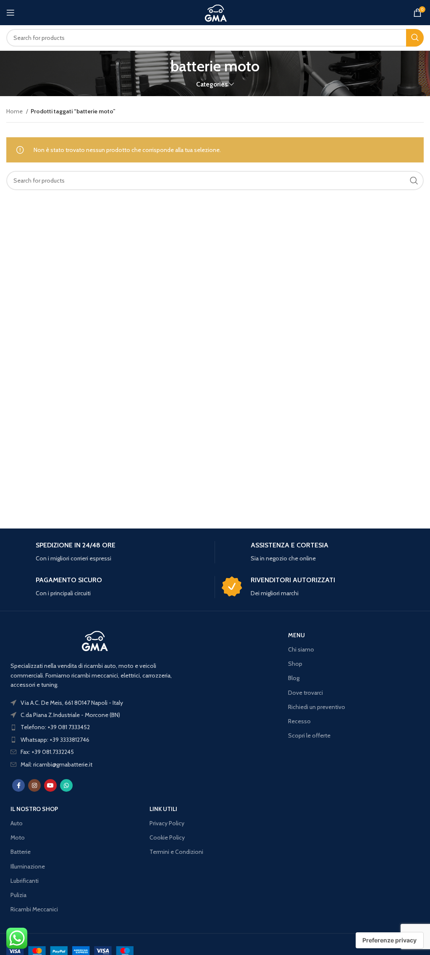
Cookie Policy (167, 837)
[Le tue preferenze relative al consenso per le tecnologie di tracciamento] (389, 940)
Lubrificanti (24, 880)
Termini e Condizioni (176, 852)
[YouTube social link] (50, 785)
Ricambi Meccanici (34, 909)
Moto (17, 837)
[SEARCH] (415, 38)
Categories (212, 84)
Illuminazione (27, 866)
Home (15, 111)
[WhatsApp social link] (66, 785)
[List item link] (94, 727)
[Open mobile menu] (10, 12)
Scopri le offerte (309, 735)
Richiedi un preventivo (316, 707)
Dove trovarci (305, 692)
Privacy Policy (166, 823)
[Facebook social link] (18, 785)
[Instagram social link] (34, 785)
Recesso (299, 721)
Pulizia (18, 895)
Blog (293, 678)
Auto (16, 823)
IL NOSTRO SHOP (34, 809)
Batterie (20, 852)
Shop (295, 663)
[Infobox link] (107, 552)
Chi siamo (301, 649)
